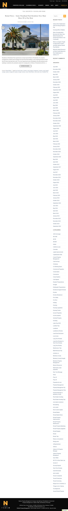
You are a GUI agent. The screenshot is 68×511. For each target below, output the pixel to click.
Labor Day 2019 (57, 323)
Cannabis (55, 249)
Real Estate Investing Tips (59, 399)
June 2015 (55, 187)
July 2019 (55, 131)
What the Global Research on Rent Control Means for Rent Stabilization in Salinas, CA (59, 52)
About (56, 5)
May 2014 (55, 208)
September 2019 (57, 125)
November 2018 (57, 151)
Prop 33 (55, 379)
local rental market (19, 70)
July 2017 (55, 172)
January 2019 (56, 146)
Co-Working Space (57, 266)
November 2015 (57, 177)
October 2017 (56, 164)
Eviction (55, 292)
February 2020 (56, 113)
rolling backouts (56, 444)
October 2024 (56, 84)
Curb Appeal (56, 279)
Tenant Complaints (57, 475)
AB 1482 (55, 236)
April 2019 (55, 138)
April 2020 (55, 107)
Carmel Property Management (57, 258)
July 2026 (55, 66)
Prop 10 (55, 377)
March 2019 (56, 141)
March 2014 (56, 213)
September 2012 (57, 226)
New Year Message (57, 372)
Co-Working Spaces (31, 5)
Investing (55, 320)
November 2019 (57, 120)
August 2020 (56, 97)
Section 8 (55, 463)
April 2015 (55, 190)
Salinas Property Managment (57, 454)
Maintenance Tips (57, 348)
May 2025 (55, 74)
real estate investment (58, 402)
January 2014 (56, 215)
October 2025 (56, 71)
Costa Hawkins (56, 276)
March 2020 (56, 110)
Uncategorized (56, 488)
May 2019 (55, 136)
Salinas (55, 446)
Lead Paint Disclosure (58, 333)
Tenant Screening (57, 481)
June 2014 (55, 205)
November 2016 (57, 174)
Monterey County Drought (59, 358)
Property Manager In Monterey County (58, 393)
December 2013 (57, 218)
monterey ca (56, 353)
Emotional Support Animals (59, 289)
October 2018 (56, 154)
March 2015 (56, 192)
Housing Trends (57, 310)
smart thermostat (57, 470)
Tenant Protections (57, 478)
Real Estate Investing (58, 396)
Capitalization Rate (57, 254)
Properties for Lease (18, 5)
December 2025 (57, 69)
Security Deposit (57, 465)
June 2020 (55, 102)
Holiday (55, 302)
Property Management (58, 385)
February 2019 (56, 144)
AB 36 (54, 239)
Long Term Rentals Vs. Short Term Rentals (58, 342)
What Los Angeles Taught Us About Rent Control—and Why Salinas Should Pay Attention (59, 44)
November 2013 (57, 221)
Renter (54, 433)
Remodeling (56, 404)
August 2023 (56, 92)
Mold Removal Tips (57, 350)
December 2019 (57, 118)
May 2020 (55, 105)
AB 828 (55, 241)
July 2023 (55, 95)
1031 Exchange (56, 234)
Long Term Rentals (57, 338)
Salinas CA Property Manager (58, 450)
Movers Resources (57, 365)
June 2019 (55, 133)
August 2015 (56, 182)
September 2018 (57, 156)
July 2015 (55, 185)
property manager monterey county (21, 71)
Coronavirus (56, 274)
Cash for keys (56, 261)
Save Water (56, 457)
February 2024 (56, 87)
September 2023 (57, 89)
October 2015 (56, 179)
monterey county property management (30, 70)
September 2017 (57, 167)
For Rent (55, 300)
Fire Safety (55, 297)
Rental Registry (56, 431)
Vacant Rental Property (58, 491)
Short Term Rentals (57, 468)
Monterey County (57, 355)
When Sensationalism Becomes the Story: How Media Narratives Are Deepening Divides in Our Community (59, 36)
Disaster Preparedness (58, 282)
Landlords (55, 328)
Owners (47, 5)
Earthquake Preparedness (59, 287)
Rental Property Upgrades (59, 428)
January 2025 (56, 79)
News (54, 374)
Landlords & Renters (58, 330)
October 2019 (56, 123)
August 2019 (56, 128)
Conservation (56, 271)
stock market (56, 473)
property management (10, 71)
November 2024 (57, 82)
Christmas (55, 264)
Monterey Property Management (57, 361)
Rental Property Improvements (56, 418)
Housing (55, 305)
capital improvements (58, 252)
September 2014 (57, 203)
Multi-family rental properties (57, 368)
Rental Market (8, 70)
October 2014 (56, 200)
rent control (55, 407)
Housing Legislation (57, 307)
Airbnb (54, 244)
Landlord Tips (56, 325)
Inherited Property (57, 318)
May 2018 (55, 159)
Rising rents (56, 441)
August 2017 (56, 169)
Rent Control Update (58, 409)
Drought (55, 284)
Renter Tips (56, 436)
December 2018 (57, 149)
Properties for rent (57, 382)
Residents (40, 5)
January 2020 (56, 115)
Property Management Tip (59, 387)
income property (57, 315)
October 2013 (56, 223)
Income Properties (57, 313)
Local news (55, 336)
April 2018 (55, 162)
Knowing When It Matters (59, 29)
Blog (52, 5)
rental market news (38, 71)
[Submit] (64, 16)
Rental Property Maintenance (56, 422)
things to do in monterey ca (59, 483)
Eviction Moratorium (57, 295)
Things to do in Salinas (58, 486)
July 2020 (55, 100)
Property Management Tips (59, 390)
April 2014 (55, 210)
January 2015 (56, 197)
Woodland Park (45, 71)
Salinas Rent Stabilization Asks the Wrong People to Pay (59, 25)
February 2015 (56, 195)
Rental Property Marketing (59, 426)
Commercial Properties (58, 269)
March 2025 (56, 77)
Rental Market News (58, 415)
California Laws (56, 246)
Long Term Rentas (57, 345)
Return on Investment (58, 439)
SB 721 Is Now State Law (59, 460)
